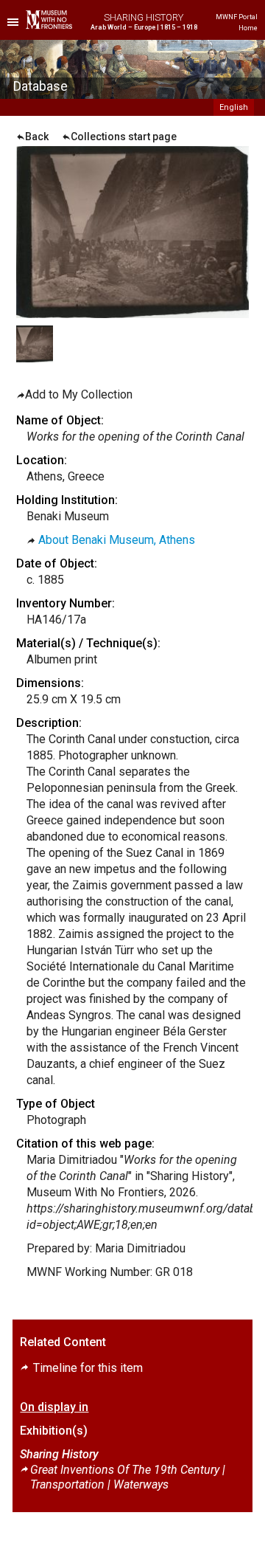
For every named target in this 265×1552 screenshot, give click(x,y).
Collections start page (124, 136)
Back (37, 136)
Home (248, 28)
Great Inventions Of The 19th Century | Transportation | (127, 1477)
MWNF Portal (237, 17)
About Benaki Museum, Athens (116, 540)
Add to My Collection (78, 394)
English (233, 107)
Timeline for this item (86, 1368)
